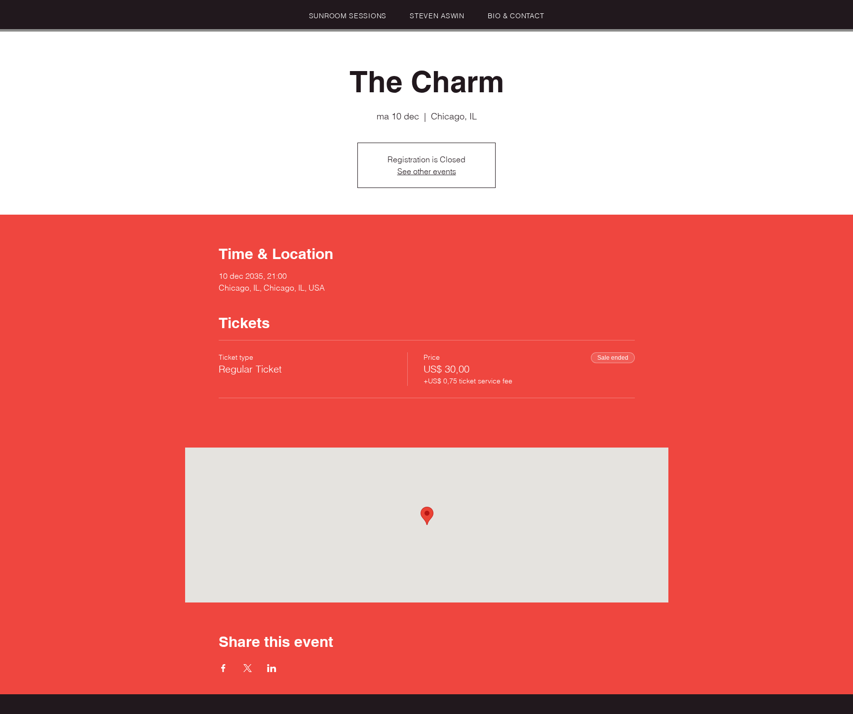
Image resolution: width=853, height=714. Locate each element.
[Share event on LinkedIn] (271, 668)
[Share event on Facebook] (223, 668)
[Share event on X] (247, 668)
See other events (426, 171)
